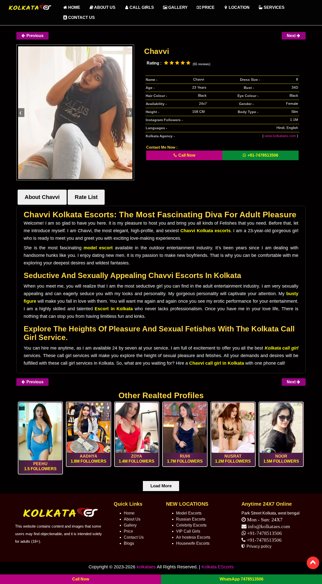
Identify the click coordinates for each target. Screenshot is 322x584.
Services (274, 7)
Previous (34, 35)
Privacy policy (258, 546)
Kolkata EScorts (218, 566)
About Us (104, 7)
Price (208, 7)
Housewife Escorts (193, 543)
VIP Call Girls (188, 531)
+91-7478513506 (264, 533)
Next (292, 35)
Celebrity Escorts (191, 525)
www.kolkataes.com (280, 136)
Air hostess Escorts (193, 537)
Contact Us (81, 17)
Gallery (177, 7)
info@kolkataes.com (269, 526)
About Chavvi (42, 197)
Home (129, 513)
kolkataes (146, 566)
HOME (73, 7)
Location (239, 7)
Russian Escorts (190, 519)
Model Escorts (189, 513)
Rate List (86, 197)
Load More (161, 486)
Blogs (129, 543)
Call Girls (141, 7)
